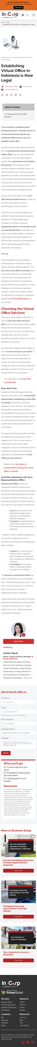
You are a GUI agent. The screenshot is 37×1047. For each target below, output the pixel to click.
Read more (28, 678)
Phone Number (7, 719)
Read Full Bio (18, 641)
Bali (2, 1017)
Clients (22, 1002)
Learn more (18, 7)
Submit (5, 753)
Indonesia (29, 57)
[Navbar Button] (33, 15)
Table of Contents (12, 107)
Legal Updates (5, 59)
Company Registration (18, 57)
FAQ (21, 1023)
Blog (8, 22)
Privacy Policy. (11, 1037)
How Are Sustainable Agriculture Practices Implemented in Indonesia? (18, 862)
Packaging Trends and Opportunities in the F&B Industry (14, 908)
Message (4, 738)
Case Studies (24, 1025)
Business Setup (6, 57)
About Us (23, 1005)
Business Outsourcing (8, 1007)
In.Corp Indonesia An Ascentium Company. (16, 1035)
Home (3, 22)
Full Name (5, 698)
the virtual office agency (19, 299)
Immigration (5, 1010)
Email (3, 708)
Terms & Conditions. (22, 1037)
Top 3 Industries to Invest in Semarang (16, 953)
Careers (22, 1010)
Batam (3, 1025)
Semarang (4, 1020)
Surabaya (4, 1023)
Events (22, 1007)
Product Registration (8, 1005)
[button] (25, 15)
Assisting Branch (7, 729)
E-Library (23, 1017)
